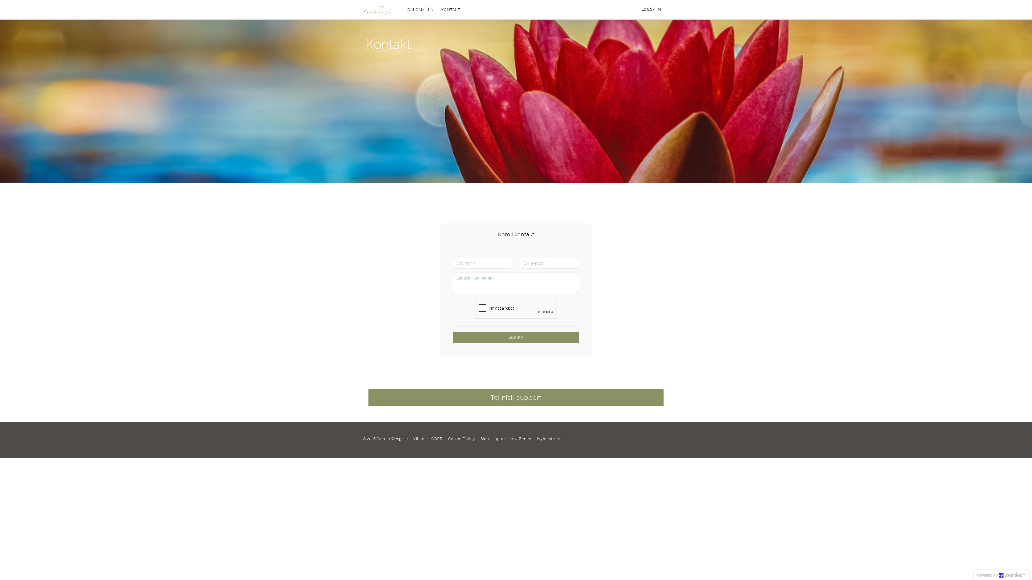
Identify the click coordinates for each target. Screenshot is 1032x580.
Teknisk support (516, 397)
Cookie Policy (461, 439)
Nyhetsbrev (548, 439)
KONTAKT (450, 10)
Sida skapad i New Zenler (506, 439)
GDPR (437, 439)
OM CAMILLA (420, 10)
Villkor (419, 439)
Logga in (651, 9)
